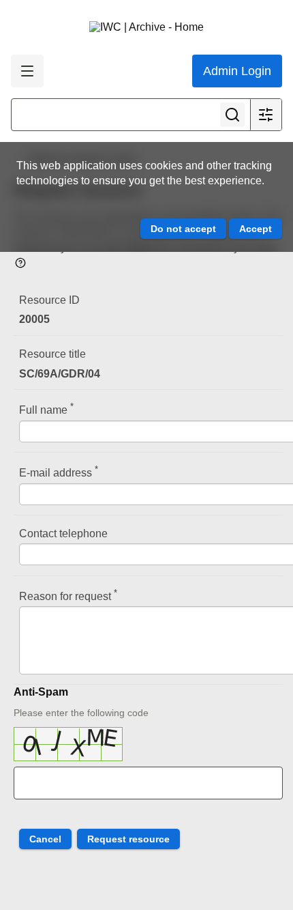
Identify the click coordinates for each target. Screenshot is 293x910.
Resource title (52, 354)
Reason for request (68, 595)
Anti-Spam (41, 692)
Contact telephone (63, 533)
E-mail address (58, 471)
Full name (46, 408)
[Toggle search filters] (265, 114)
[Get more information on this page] (20, 262)
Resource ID (49, 300)
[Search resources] (232, 114)
